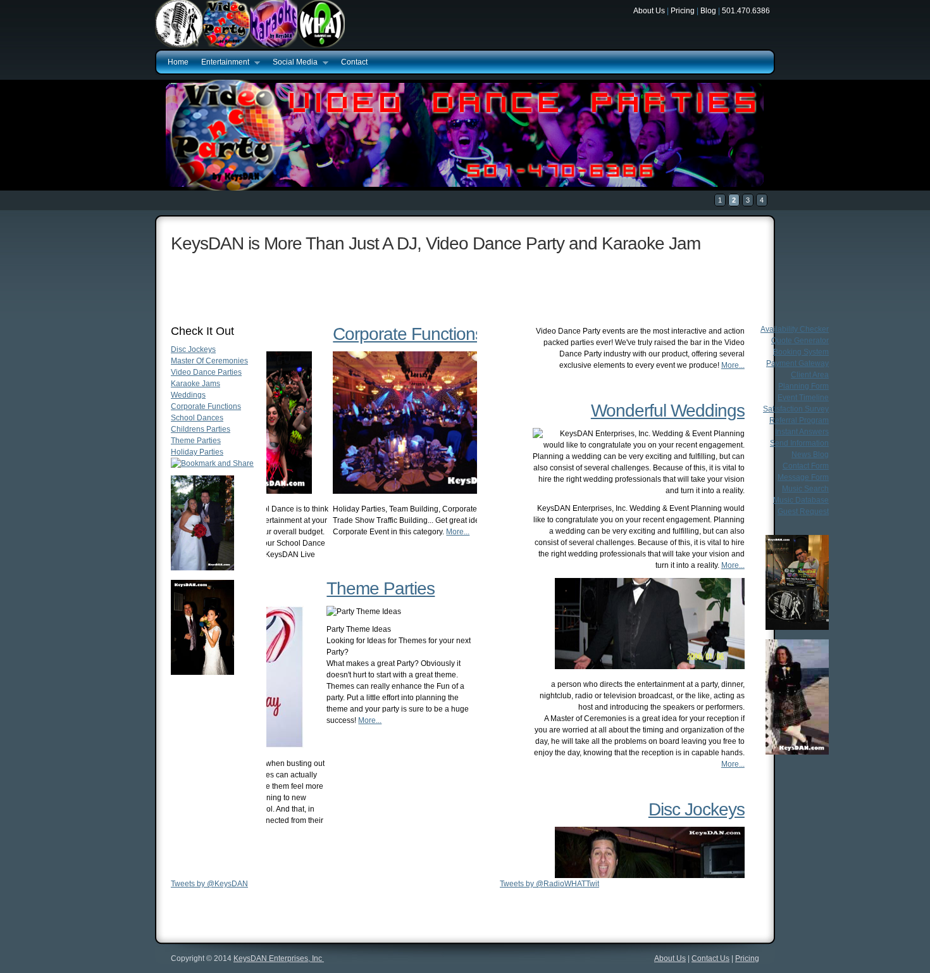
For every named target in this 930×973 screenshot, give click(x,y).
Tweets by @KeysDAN (209, 883)
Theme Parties (196, 440)
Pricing (683, 10)
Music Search (805, 488)
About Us (649, 10)
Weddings (188, 395)
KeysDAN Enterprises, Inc (278, 958)
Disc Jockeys (193, 349)
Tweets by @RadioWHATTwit (549, 883)
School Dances (197, 417)
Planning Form (803, 386)
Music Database (801, 500)
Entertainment (222, 63)
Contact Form (806, 465)
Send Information (799, 443)
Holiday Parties (197, 452)
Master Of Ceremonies (209, 360)
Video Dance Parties (206, 372)
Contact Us (710, 958)
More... (390, 566)
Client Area (810, 374)
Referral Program (799, 420)
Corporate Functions (206, 406)
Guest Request (803, 511)
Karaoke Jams (195, 383)
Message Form (803, 477)
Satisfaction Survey (796, 409)
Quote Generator (800, 340)
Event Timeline (803, 397)
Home (178, 62)
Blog (708, 10)
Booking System (801, 352)
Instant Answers (802, 431)
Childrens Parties (200, 429)
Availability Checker (794, 329)
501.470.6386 (746, 10)
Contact (354, 62)
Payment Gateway (797, 363)
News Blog (810, 454)
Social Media (292, 63)
